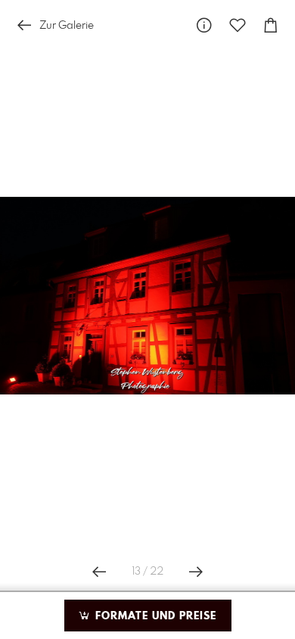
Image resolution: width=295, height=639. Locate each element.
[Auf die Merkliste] (237, 25)
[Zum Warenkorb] (271, 25)
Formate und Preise (154, 616)
